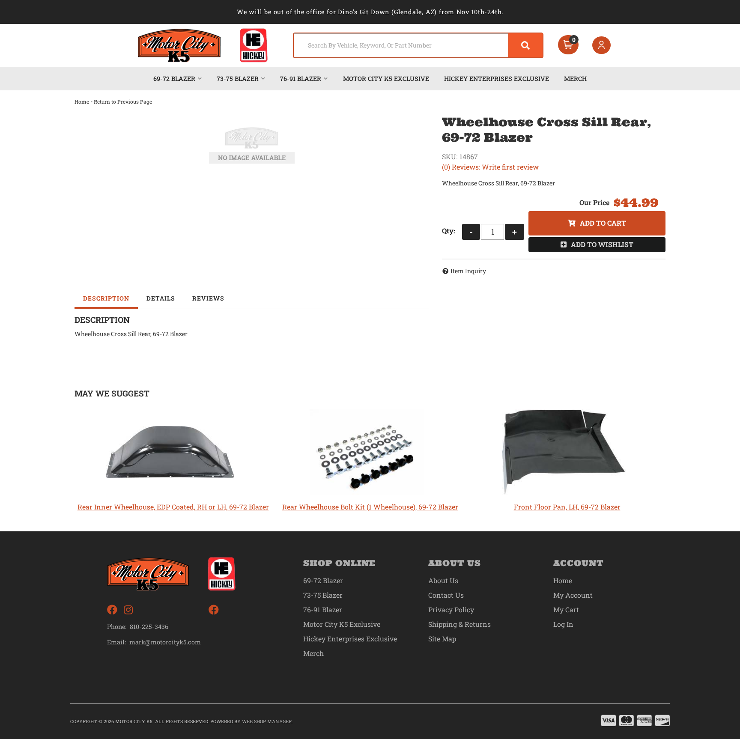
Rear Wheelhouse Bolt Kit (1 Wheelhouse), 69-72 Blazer (370, 506)
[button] (418, 45)
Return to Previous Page (123, 101)
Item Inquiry (468, 271)
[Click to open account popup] (602, 45)
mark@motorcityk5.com (165, 642)
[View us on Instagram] (128, 610)
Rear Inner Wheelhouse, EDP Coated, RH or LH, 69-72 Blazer (173, 506)
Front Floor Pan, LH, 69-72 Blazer (567, 506)
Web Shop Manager (267, 721)
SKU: (449, 156)
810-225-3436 (149, 627)
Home (82, 101)
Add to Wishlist (602, 244)
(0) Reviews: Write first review (490, 166)
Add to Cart (603, 222)
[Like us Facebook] (112, 610)
